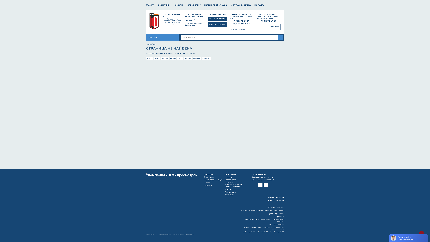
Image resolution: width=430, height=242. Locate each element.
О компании (164, 5)
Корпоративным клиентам (262, 177)
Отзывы (207, 183)
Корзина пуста (273, 27)
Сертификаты (230, 192)
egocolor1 (279, 217)
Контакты (259, 5)
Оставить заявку (217, 19)
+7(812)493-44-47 (241, 24)
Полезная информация (215, 5)
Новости (178, 5)
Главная (150, 5)
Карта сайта (229, 195)
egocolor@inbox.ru (218, 14)
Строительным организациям (263, 180)
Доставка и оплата (232, 187)
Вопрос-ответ (193, 5)
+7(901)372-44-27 (267, 21)
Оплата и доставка (241, 5)
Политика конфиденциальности (233, 183)
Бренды (228, 189)
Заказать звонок (217, 24)
